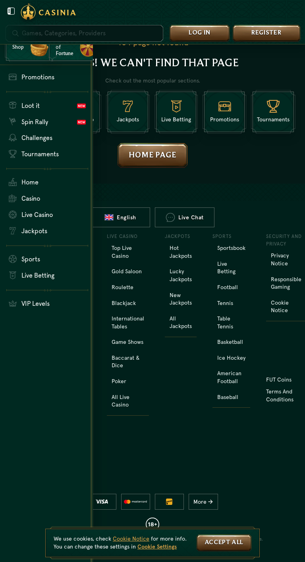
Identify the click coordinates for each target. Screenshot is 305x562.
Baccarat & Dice (125, 362)
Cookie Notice (280, 306)
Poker (119, 381)
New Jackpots (181, 299)
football (227, 287)
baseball (227, 397)
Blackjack (124, 303)
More (200, 502)
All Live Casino (120, 401)
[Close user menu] (11, 11)
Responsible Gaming (286, 283)
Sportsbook (231, 248)
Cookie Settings (157, 546)
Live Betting (226, 268)
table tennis (225, 322)
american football (229, 377)
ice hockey (231, 358)
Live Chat (191, 217)
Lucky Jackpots (181, 275)
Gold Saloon (127, 271)
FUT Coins (278, 379)
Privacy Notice (280, 259)
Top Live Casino (122, 252)
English (126, 217)
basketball (230, 342)
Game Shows (127, 342)
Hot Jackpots (181, 252)
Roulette (122, 287)
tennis (225, 303)
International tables (128, 322)
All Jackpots (181, 322)
